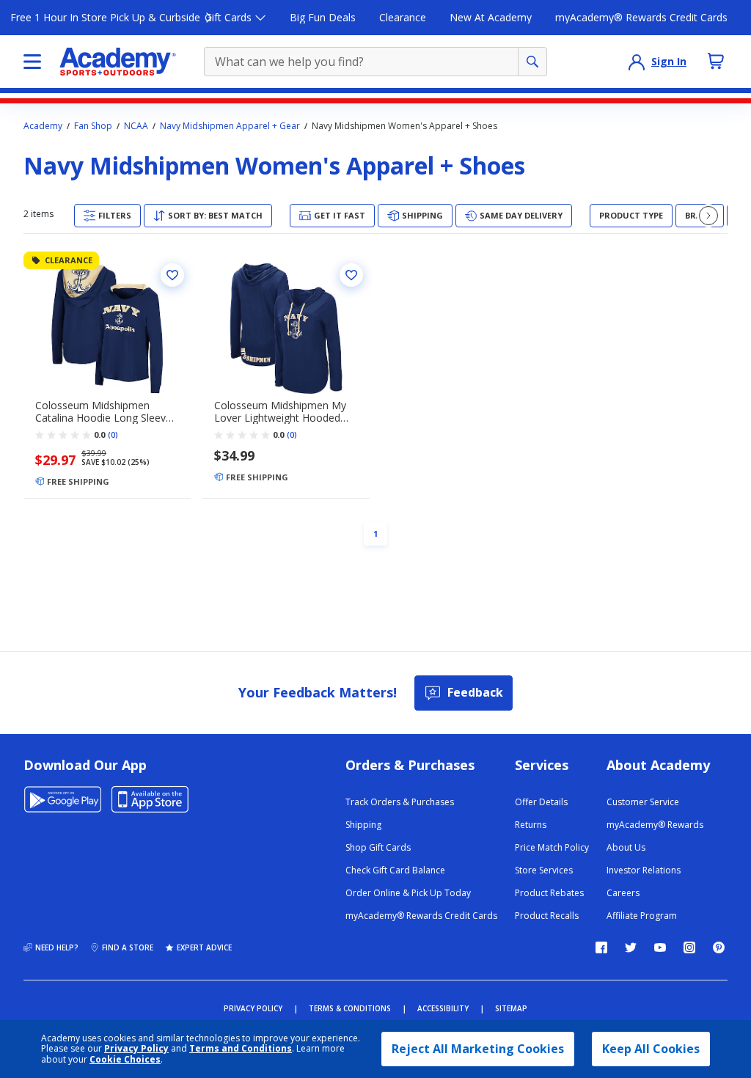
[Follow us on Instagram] (689, 947)
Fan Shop (93, 126)
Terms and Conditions (240, 1048)
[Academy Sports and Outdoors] (118, 61)
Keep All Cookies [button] (651, 1049)
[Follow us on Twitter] (631, 947)
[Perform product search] (532, 61)
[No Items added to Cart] (716, 61)
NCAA (136, 126)
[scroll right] (708, 215)
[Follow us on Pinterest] (719, 947)
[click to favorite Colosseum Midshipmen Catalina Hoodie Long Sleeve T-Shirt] (172, 275)
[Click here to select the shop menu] (32, 61)
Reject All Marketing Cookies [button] (478, 1049)
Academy (42, 126)
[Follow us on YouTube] (660, 947)
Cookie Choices (125, 1060)
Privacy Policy (136, 1048)
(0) (113, 434)
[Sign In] (636, 61)
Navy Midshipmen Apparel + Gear (230, 126)
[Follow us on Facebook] (601, 947)
